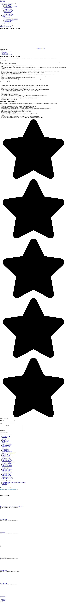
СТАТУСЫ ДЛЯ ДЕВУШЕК (6, 459)
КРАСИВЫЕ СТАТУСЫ (8, 9)
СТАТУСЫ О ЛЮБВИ (5, 468)
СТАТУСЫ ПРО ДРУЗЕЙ (6, 470)
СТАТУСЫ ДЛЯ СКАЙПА (6, 462)
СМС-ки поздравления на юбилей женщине (11, 19)
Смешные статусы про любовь (7, 51)
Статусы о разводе (3, 596)
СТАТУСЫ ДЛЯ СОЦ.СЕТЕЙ (7, 4)
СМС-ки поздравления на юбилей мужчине (11, 18)
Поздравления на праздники (6, 443)
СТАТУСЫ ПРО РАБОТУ (6, 473)
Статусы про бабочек (3, 570)
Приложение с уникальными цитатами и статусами (8, 489)
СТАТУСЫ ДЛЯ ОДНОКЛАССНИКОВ (10, 6)
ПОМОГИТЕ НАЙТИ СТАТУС (7, 444)
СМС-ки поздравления (7, 21)
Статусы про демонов (5, 485)
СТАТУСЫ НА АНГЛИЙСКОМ (7, 466)
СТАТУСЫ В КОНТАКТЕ (8, 5)
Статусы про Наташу (5, 483)
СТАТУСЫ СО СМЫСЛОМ (8, 10)
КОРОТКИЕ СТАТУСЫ (41, 48)
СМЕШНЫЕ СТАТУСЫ (6, 446)
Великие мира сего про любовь (7, 54)
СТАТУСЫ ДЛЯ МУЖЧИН (6, 461)
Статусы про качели (3, 583)
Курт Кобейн (4, 439)
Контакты (3, 600)
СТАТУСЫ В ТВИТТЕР (8, 7)
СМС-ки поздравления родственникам (8, 453)
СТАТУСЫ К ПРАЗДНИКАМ (7, 15)
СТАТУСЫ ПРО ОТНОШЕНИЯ (7, 472)
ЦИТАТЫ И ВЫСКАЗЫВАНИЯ (7, 477)
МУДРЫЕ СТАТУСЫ (5, 441)
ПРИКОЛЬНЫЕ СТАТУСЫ (6, 445)
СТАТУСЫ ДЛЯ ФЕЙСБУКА (7, 464)
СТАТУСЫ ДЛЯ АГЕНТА (6, 457)
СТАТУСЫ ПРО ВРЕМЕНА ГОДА (7, 469)
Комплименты (4, 437)
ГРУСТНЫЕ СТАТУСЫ (8, 11)
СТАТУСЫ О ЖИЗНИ (7, 12)
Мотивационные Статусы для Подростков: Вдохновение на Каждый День (13, 482)
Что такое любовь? (5, 53)
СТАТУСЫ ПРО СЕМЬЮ (6, 474)
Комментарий (2, 430)
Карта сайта (4, 599)
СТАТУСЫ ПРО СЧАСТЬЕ (6, 475)
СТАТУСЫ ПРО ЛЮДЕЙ (6, 471)
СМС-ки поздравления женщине (9, 20)
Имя (1, 420)
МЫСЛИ (3, 23)
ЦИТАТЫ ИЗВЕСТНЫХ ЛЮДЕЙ (7, 478)
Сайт (1, 423)
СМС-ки (3, 16)
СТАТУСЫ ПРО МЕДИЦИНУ (9, 14)
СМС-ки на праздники (5, 449)
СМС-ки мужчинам (7, 17)
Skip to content (2, 0)
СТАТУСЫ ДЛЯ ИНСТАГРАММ (7, 460)
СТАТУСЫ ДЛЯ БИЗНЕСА (8, 13)
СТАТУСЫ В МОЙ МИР (6, 455)
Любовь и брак (4, 52)
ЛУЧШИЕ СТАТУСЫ (5, 8)
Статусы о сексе (4, 484)
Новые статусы (2, 1)
